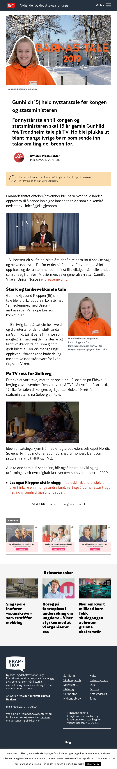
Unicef (81, 504)
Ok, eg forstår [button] (93, 764)
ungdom (69, 504)
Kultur (94, 676)
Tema (93, 698)
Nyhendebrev (72, 698)
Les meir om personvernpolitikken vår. (28, 718)
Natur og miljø (99, 680)
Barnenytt (54, 504)
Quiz (93, 685)
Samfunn (69, 676)
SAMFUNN (38, 504)
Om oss (94, 689)
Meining (68, 689)
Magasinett (70, 685)
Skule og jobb (72, 680)
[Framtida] (12, 5)
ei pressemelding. (54, 279)
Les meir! (79, 763)
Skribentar (70, 694)
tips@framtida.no (77, 716)
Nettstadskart (98, 694)
